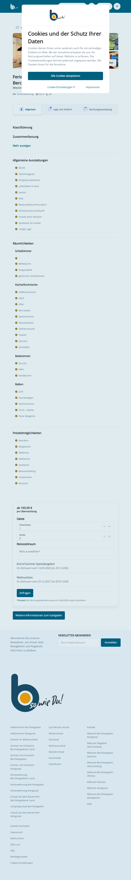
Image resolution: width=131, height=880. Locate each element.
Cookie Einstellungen (60, 87)
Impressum (93, 87)
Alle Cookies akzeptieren (65, 76)
